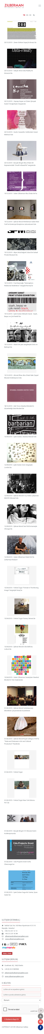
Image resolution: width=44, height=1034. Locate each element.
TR (24, 15)
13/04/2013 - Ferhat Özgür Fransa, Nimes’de (19, 618)
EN (27, 15)
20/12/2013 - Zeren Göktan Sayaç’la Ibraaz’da (20, 42)
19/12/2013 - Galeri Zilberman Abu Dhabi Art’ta (20, 193)
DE (30, 15)
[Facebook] (40, 1027)
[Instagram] (40, 1022)
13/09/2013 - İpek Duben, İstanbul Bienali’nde (20, 437)
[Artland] (40, 1016)
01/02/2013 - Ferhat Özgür (13, 772)
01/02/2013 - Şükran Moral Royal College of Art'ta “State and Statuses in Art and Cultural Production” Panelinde (21, 741)
